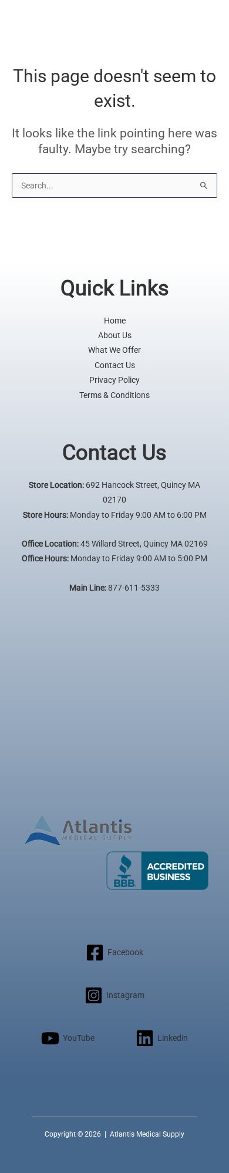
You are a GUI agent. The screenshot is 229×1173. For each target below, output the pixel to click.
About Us (115, 335)
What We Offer (114, 350)
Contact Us (115, 365)
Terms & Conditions (114, 395)
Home (115, 320)
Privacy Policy (114, 380)
